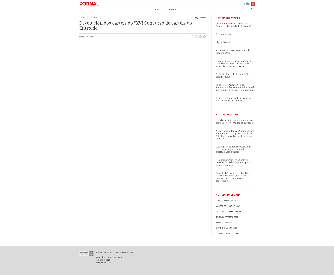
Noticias (159, 9)
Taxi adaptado (223, 34)
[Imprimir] (191, 37)
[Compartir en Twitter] (204, 37)
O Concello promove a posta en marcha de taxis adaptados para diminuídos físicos (233, 162)
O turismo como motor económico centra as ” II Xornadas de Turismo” (235, 121)
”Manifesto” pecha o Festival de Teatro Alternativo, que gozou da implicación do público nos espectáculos (233, 177)
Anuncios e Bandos (89, 17)
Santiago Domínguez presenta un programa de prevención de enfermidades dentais (233, 149)
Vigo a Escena (223, 42)
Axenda (172, 9)
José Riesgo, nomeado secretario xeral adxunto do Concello (233, 99)
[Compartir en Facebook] (200, 37)
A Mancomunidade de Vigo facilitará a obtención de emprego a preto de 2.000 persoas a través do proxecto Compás (235, 134)
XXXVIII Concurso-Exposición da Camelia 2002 (233, 51)
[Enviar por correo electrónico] (196, 37)
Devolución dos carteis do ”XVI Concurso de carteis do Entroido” (233, 25)
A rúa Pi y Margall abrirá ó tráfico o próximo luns (234, 75)
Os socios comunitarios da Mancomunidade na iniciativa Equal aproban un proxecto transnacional (235, 87)
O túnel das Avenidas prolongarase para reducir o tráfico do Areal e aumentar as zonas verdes (234, 63)
